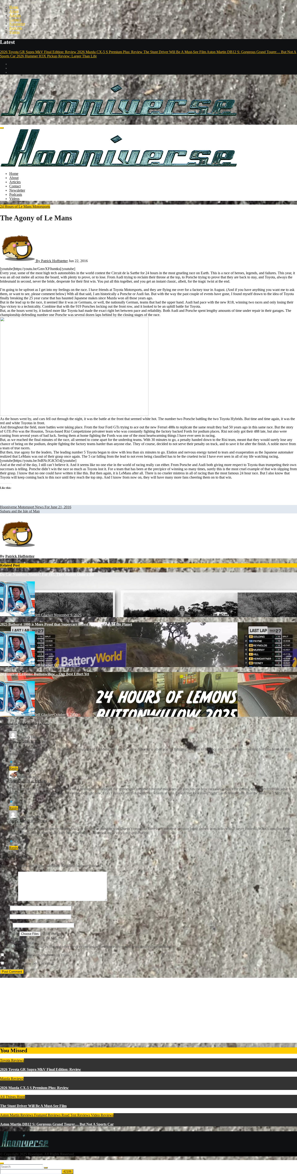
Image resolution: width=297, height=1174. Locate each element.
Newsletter (17, 24)
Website (6, 925)
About (14, 11)
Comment (8, 900)
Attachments (9, 934)
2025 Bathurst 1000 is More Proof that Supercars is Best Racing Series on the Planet (66, 624)
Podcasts (15, 28)
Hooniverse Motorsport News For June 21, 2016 (35, 507)
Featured (41, 1115)
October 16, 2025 (67, 665)
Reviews (54, 1115)
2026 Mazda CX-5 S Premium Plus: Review (34, 1088)
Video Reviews (102, 1115)
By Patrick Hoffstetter (51, 261)
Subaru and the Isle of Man (20, 511)
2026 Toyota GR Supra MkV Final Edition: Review (40, 1069)
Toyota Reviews (12, 1060)
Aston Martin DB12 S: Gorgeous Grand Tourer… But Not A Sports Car (57, 1124)
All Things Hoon (12, 1097)
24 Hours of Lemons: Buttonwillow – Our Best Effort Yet (44, 674)
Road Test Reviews (76, 1115)
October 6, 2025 (66, 715)
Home (13, 7)
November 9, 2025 (67, 615)
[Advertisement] (139, 1010)
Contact (15, 20)
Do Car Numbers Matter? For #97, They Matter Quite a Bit (47, 574)
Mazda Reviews (12, 1079)
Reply (13, 768)
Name (4, 908)
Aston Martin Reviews (17, 1115)
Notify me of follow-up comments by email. (38, 955)
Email (4, 916)
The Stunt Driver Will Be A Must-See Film (33, 1106)
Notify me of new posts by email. (30, 963)
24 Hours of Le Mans (16, 207)
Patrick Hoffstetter (20, 556)
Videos (14, 32)
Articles (15, 15)
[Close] (2, 1163)
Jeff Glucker (44, 615)
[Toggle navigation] (2, 128)
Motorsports (41, 207)
